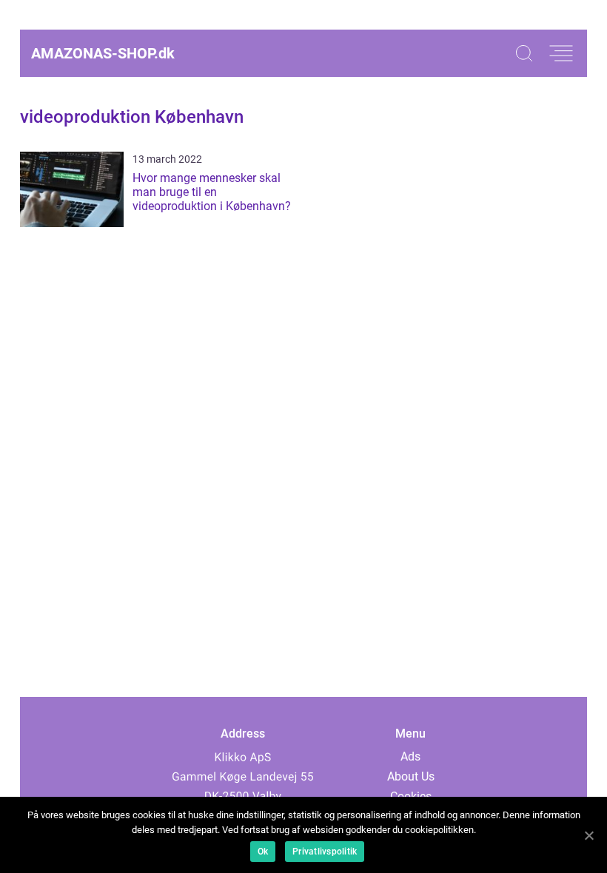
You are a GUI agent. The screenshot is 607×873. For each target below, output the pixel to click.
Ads (410, 756)
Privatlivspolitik (324, 851)
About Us (411, 776)
